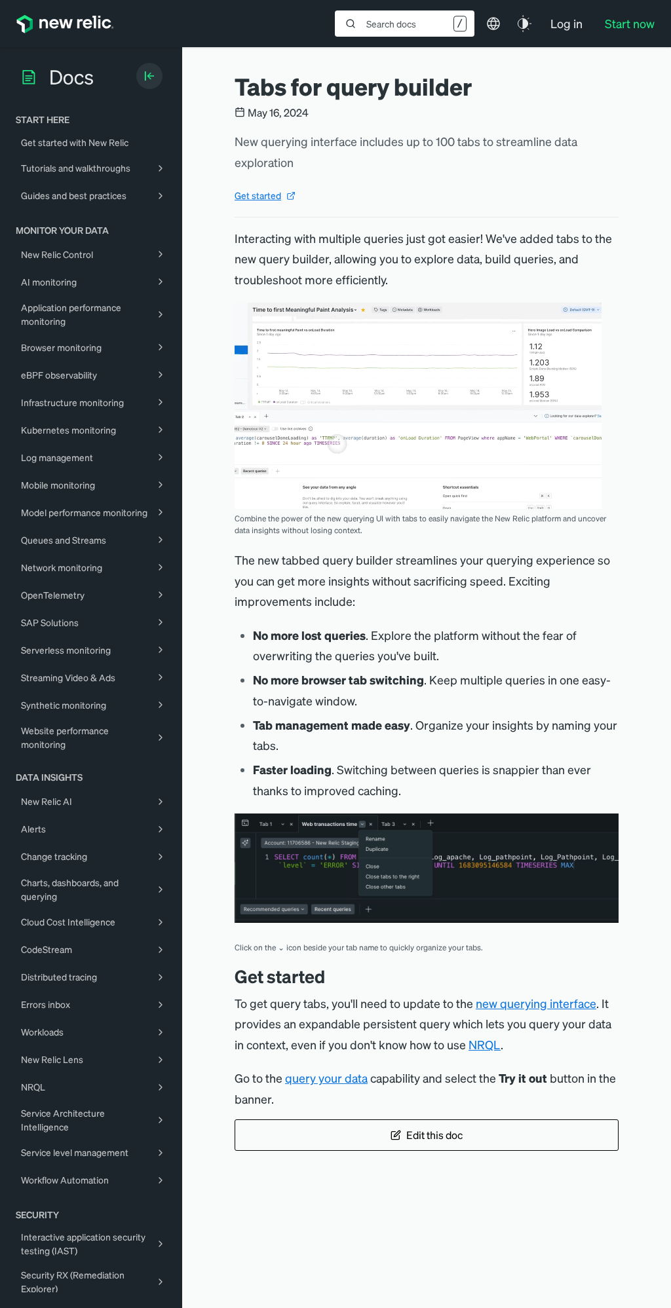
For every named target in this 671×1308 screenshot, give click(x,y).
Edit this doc (434, 1135)
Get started (258, 195)
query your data (326, 1077)
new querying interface (536, 1003)
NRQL (485, 1044)
